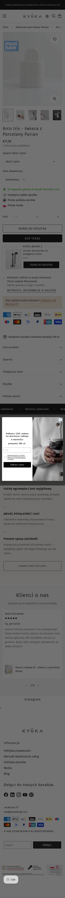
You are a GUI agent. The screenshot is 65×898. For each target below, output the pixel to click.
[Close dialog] (60, 419)
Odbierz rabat (17, 465)
